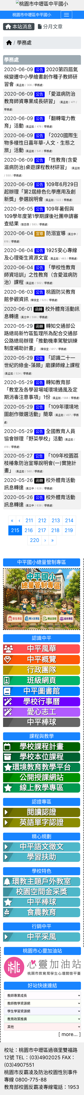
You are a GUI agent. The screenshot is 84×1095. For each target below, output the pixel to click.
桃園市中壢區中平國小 (31, 14)
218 (55, 530)
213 (56, 520)
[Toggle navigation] (66, 15)
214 (69, 520)
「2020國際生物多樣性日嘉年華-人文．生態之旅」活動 (41, 142)
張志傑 (25, 224)
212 (42, 520)
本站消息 (21, 27)
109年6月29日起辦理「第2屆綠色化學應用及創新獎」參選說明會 (41, 191)
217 (42, 530)
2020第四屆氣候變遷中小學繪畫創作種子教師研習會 (41, 76)
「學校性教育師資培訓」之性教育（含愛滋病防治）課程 (40, 274)
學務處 (24, 43)
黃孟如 (20, 85)
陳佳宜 (35, 300)
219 (69, 530)
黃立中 (72, 234)
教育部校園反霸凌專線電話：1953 (41, 1087)
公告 (39, 70)
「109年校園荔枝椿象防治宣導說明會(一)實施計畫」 (41, 463)
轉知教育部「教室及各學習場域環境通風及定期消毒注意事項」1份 (40, 389)
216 (28, 530)
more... (70, 1034)
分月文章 (52, 27)
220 (34, 540)
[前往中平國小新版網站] (41, 599)
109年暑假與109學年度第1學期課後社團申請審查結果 (41, 216)
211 (29, 520)
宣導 (39, 234)
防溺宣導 (56, 233)
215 (16, 530)
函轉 (38, 309)
